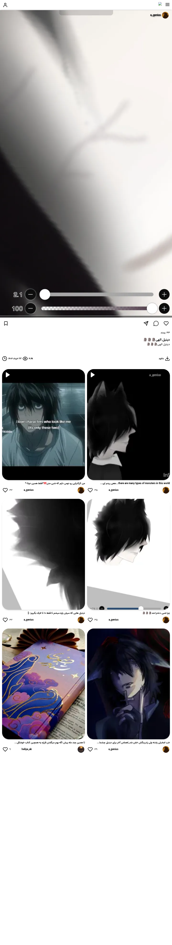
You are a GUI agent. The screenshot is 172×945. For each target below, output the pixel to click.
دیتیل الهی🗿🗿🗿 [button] (158, 344)
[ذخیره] (5, 323)
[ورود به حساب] (5, 5)
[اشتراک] (146, 323)
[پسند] (166, 323)
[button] (167, 4)
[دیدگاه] (156, 323)
